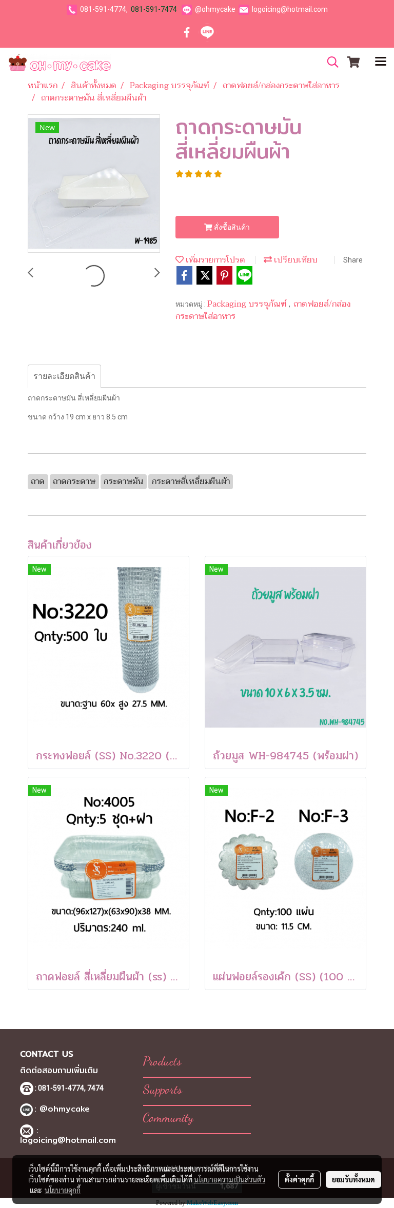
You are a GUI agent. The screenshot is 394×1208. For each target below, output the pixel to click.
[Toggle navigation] (380, 62)
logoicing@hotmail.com (290, 9)
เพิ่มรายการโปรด (214, 260)
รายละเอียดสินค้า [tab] (64, 376)
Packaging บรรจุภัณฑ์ (248, 304)
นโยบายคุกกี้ (63, 1190)
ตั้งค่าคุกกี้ (299, 1179)
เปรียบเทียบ (295, 260)
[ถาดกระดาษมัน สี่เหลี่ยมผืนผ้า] (94, 184)
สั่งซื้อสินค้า (231, 227)
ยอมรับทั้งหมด (353, 1179)
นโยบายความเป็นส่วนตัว (229, 1179)
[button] (329, 62)
